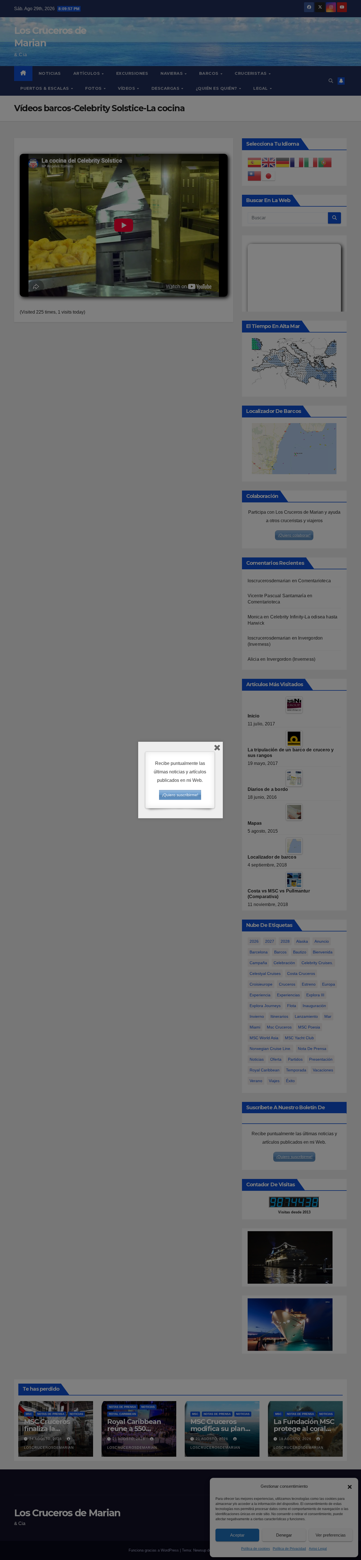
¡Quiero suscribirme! (180, 795)
